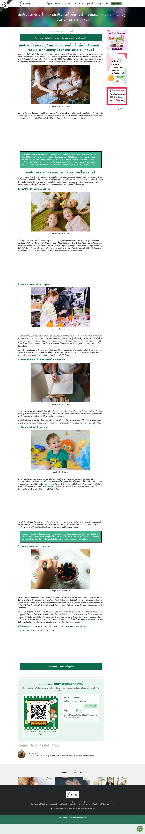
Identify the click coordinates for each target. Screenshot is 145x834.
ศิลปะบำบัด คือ (46, 745)
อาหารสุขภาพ (79, 3)
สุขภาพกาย (68, 3)
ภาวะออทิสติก (90, 619)
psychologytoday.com (79, 626)
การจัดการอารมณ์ (49, 486)
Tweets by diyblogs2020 (115, 109)
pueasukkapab (23, 745)
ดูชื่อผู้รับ (78, 711)
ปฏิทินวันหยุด (116, 3)
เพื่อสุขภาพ (57, 745)
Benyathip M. (61, 31)
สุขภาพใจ (58, 3)
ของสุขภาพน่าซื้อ (102, 3)
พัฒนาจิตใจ (71, 62)
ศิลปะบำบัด (34, 745)
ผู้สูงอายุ (49, 3)
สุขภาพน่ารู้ (90, 3)
